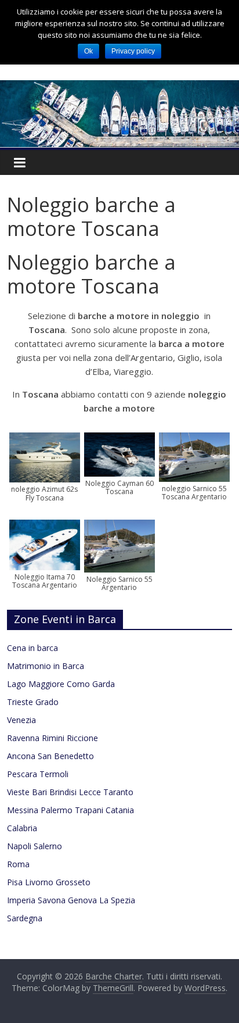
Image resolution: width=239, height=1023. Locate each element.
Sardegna (24, 918)
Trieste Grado (33, 701)
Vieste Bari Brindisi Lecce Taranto (70, 791)
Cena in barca (32, 647)
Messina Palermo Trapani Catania (70, 809)
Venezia (21, 719)
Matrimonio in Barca (45, 665)
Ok (88, 51)
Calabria (22, 828)
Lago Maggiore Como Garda (61, 683)
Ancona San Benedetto (50, 755)
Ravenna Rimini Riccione (52, 737)
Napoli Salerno (34, 846)
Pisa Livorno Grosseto (48, 882)
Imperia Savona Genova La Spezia (71, 900)
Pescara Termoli (37, 773)
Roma (18, 864)
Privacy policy (133, 51)
